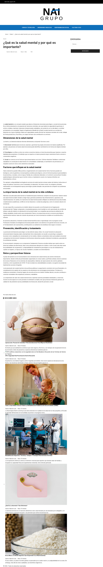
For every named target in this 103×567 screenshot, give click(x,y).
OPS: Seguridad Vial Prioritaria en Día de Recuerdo (20, 355)
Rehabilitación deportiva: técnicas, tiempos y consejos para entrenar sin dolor (28, 455)
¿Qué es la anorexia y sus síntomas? (16, 505)
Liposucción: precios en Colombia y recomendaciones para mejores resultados (28, 342)
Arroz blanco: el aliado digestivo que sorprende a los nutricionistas (25, 555)
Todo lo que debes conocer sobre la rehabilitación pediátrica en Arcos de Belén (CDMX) (31, 405)
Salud (4, 38)
